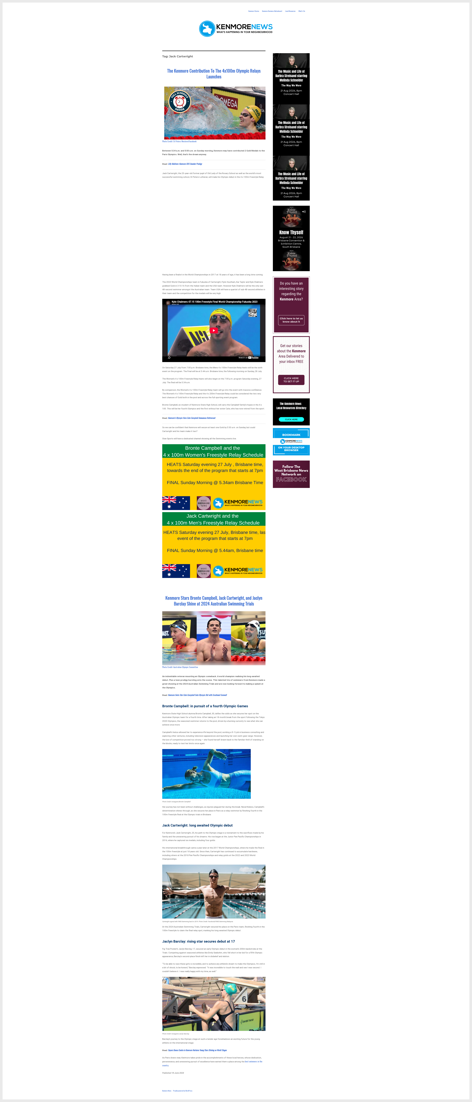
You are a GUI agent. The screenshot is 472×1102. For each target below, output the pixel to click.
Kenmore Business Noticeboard (272, 11)
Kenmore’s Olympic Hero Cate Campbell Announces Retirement (191, 417)
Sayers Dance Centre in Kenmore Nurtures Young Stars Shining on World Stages (197, 1050)
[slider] (294, 269)
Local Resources (290, 11)
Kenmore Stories (253, 11)
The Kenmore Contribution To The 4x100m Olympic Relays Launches (214, 73)
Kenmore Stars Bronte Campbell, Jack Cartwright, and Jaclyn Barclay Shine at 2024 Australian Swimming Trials (213, 600)
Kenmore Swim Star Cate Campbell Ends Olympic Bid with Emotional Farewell (197, 694)
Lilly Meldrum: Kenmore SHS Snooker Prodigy (185, 163)
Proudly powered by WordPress (182, 1090)
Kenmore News (166, 1090)
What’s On (301, 11)
